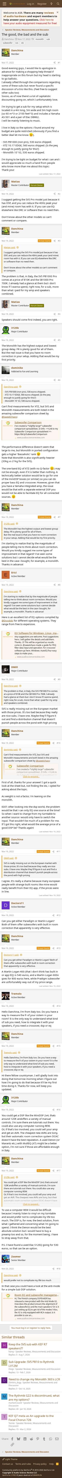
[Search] (58, 3)
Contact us (7, 1463)
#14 (58, 1006)
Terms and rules (23, 1463)
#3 (59, 240)
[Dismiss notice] (57, 12)
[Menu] (4, 4)
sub (48, 39)
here (48, 19)
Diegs (11, 1369)
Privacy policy (40, 1463)
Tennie (12, 1423)
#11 (58, 851)
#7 (59, 517)
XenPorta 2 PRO (9, 1475)
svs (16, 42)
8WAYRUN (37, 1475)
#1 (59, 62)
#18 (58, 1268)
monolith (40, 39)
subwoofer (8, 42)
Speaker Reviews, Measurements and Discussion (38, 1351)
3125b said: (9, 523)
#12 (58, 915)
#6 (59, 380)
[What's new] (51, 3)
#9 (59, 679)
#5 (59, 340)
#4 (59, 314)
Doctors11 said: (11, 954)
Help (51, 1463)
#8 (59, 584)
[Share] (54, 63)
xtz (22, 42)
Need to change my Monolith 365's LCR (34, 1379)
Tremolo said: (10, 1052)
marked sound (15, 1402)
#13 (58, 948)
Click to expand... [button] (31, 776)
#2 (59, 193)
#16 (58, 1109)
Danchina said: (11, 386)
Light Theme (10, 1459)
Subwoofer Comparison (28, 422)
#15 (58, 1046)
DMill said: (9, 858)
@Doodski (7, 620)
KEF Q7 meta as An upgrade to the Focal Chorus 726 (31, 1418)
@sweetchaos (9, 416)
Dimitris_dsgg (15, 1382)
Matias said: (9, 247)
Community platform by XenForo (28, 1470)
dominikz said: (11, 749)
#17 (58, 1170)
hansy (11, 1351)
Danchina (9, 39)
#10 (58, 743)
